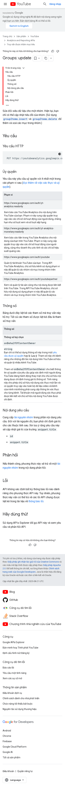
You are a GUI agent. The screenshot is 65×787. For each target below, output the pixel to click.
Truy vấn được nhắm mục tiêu (21, 44)
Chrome (7, 736)
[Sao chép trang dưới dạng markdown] (46, 58)
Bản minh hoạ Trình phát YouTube (20, 647)
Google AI (8, 752)
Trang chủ (7, 36)
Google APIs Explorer (13, 642)
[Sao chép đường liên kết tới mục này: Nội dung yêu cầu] (32, 411)
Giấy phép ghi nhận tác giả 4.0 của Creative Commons (33, 561)
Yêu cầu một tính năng (14, 673)
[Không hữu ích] (57, 51)
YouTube (24, 4)
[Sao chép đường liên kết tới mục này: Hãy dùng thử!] (31, 514)
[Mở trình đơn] (5, 4)
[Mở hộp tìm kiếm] (45, 4)
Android (7, 730)
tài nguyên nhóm (23, 417)
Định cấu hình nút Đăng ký (16, 653)
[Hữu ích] (52, 51)
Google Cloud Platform (14, 746)
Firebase (7, 741)
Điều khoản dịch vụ (12, 693)
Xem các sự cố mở (12, 678)
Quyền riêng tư (25, 771)
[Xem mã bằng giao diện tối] (59, 154)
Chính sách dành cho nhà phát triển (21, 698)
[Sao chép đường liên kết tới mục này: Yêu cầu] (20, 136)
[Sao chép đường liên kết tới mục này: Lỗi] (11, 481)
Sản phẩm (21, 36)
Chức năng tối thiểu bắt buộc (17, 703)
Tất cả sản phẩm (11, 757)
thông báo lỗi (36, 501)
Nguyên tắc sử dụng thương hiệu (19, 709)
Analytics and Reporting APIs (21, 40)
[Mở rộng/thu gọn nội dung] (24, 68)
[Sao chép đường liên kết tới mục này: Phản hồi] (21, 455)
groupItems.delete (45, 119)
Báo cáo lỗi (8, 667)
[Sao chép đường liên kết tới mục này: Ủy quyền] (19, 172)
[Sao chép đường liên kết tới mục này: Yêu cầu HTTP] (27, 146)
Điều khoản (8, 771)
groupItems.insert (15, 119)
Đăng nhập (55, 4)
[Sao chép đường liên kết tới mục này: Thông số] (20, 306)
